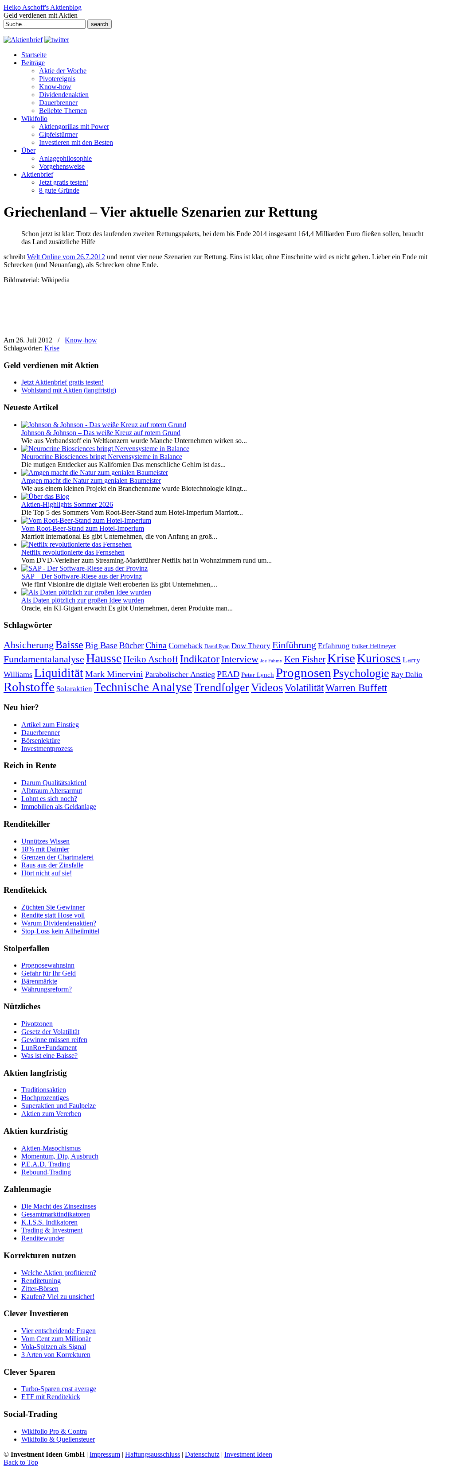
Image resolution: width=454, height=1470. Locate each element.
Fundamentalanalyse (44, 659)
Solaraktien (74, 688)
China (156, 645)
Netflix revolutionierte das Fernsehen (73, 552)
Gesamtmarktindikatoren (55, 1214)
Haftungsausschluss (152, 1454)
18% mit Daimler (45, 849)
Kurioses (379, 658)
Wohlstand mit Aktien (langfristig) (68, 390)
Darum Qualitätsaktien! (53, 782)
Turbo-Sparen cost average (58, 1388)
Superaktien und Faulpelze (58, 1105)
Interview (239, 659)
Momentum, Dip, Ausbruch (59, 1156)
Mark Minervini (114, 674)
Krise (51, 348)
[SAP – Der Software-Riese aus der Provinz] (84, 568)
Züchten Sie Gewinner (53, 907)
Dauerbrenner (40, 732)
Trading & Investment (51, 1230)
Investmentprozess (47, 748)
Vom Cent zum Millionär (56, 1338)
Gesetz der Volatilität (50, 1031)
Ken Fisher (304, 659)
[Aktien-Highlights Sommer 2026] (45, 496)
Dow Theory (250, 646)
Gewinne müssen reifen (54, 1039)
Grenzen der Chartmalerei (57, 857)
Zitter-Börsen (40, 1288)
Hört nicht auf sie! (46, 873)
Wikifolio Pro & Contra (54, 1431)
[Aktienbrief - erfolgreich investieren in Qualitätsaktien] (23, 39)
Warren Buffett (356, 687)
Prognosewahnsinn (47, 965)
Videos (267, 687)
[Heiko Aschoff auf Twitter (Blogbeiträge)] (56, 39)
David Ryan (217, 646)
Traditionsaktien (43, 1089)
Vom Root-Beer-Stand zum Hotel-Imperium (82, 528)
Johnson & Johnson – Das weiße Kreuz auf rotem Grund (100, 432)
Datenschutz (202, 1454)
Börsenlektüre (40, 740)
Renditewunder (42, 1238)
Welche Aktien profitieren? (58, 1272)
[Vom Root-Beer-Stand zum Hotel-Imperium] (86, 520)
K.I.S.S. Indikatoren (49, 1222)
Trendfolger (221, 687)
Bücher (131, 645)
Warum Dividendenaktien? (58, 923)
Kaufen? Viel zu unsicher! (57, 1296)
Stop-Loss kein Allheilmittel (60, 931)
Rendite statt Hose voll (53, 915)
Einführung (294, 645)
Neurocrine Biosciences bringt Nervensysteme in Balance (101, 456)
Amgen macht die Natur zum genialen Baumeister (91, 480)
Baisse (69, 644)
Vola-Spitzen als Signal (53, 1346)
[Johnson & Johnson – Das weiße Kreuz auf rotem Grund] (103, 424)
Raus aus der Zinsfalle (52, 865)
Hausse (103, 658)
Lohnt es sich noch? (49, 798)
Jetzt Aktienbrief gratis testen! (62, 382)
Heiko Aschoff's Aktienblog (43, 7)
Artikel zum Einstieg (50, 724)
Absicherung (29, 644)
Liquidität (58, 673)
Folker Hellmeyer (374, 646)
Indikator (199, 659)
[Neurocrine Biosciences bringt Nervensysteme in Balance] (105, 448)
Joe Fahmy (271, 660)
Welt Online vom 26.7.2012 (66, 257)
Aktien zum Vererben (51, 1113)
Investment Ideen (248, 1454)
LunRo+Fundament (49, 1047)
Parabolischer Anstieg (180, 674)
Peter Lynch (257, 674)
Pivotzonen (37, 1023)
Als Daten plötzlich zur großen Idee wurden (82, 600)
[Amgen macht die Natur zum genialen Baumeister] (94, 472)
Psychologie (361, 673)
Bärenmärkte (39, 981)
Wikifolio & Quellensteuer (58, 1439)
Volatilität (304, 687)
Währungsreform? (46, 989)
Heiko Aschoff (150, 659)
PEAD (228, 674)
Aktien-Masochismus (51, 1148)
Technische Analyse (143, 687)
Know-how (81, 340)
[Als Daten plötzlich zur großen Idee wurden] (86, 592)
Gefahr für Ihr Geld (48, 973)
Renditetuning (41, 1280)
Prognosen (303, 672)
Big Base (101, 645)
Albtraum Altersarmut (51, 790)
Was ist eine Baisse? (49, 1055)
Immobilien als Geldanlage (58, 806)
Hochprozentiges (45, 1097)
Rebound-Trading (46, 1172)
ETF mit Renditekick (50, 1396)
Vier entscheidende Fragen (58, 1330)
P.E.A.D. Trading (45, 1164)
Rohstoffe (29, 687)
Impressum (105, 1454)
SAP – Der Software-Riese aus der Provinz (81, 576)
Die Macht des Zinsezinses (58, 1206)
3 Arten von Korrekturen (55, 1354)
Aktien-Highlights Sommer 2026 (67, 504)
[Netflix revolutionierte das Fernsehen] (76, 544)
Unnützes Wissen (45, 841)
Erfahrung (334, 646)
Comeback (185, 645)
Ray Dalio (407, 674)
